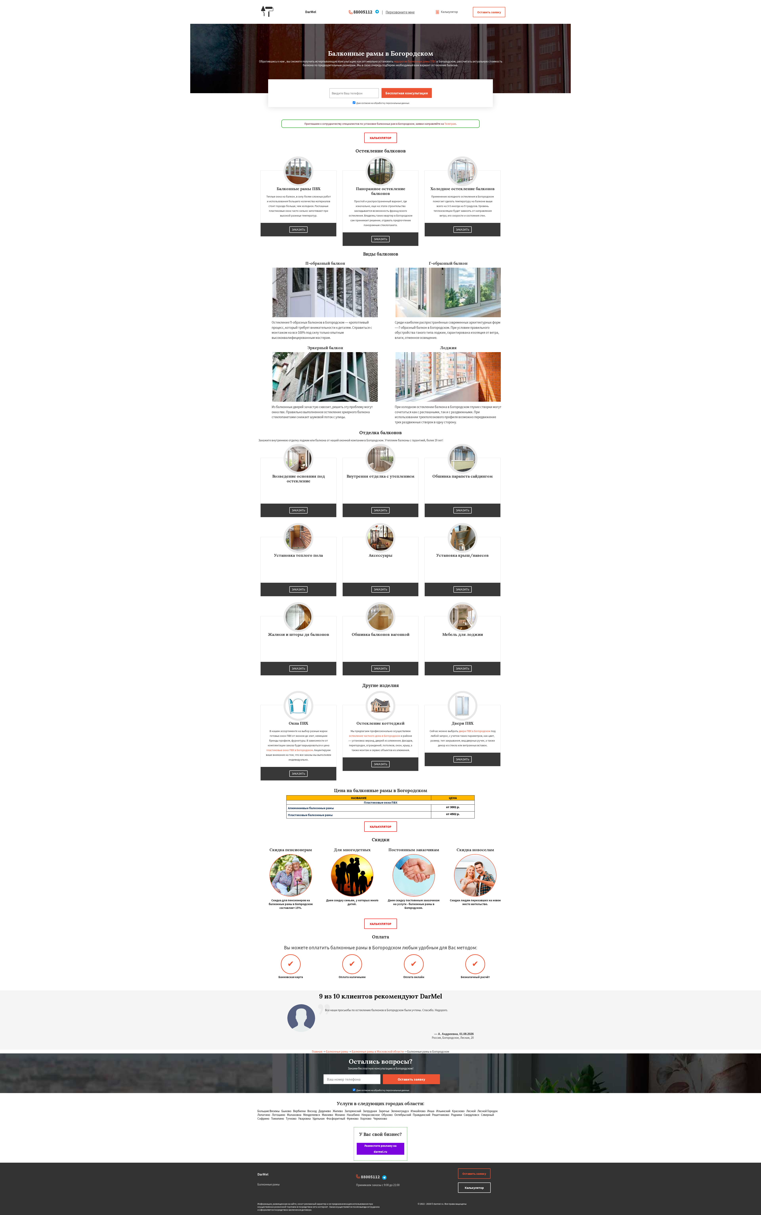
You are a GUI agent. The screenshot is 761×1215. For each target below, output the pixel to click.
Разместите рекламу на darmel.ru (380, 1149)
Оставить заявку (489, 12)
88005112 (362, 12)
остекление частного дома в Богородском (374, 736)
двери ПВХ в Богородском (474, 731)
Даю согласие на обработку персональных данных (382, 103)
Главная (317, 1051)
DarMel (262, 1174)
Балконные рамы (337, 1051)
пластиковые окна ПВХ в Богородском (289, 750)
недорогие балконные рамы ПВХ (415, 61)
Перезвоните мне (400, 12)
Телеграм (450, 124)
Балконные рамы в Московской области (378, 1051)
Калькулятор (449, 12)
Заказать (298, 229)
